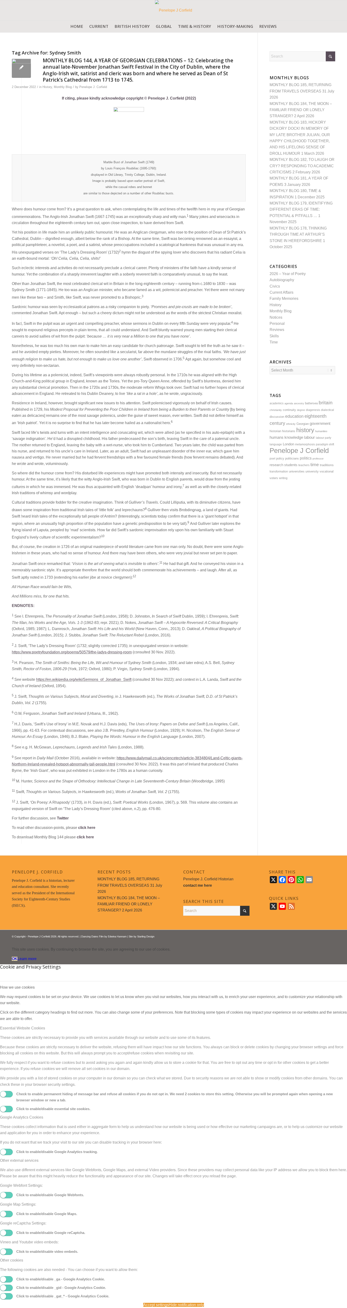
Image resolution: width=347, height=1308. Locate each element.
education (294, 416)
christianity (276, 410)
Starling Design (145, 936)
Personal (277, 324)
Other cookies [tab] (11, 1260)
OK (14, 959)
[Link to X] (317, 935)
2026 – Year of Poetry (288, 274)
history (305, 430)
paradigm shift (325, 444)
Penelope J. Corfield (93, 87)
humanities (321, 431)
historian (275, 431)
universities (297, 471)
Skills (274, 336)
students (290, 465)
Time (274, 342)
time (314, 464)
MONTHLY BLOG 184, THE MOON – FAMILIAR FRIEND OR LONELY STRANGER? (301, 110)
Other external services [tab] (19, 1160)
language (276, 444)
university (312, 471)
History (47, 87)
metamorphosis (305, 444)
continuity (289, 410)
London (288, 444)
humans (277, 437)
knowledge (293, 437)
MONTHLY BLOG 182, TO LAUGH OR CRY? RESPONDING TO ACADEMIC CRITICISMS (302, 166)
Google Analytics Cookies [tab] (21, 1117)
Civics (275, 286)
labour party (323, 437)
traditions (327, 465)
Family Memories (284, 299)
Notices (276, 317)
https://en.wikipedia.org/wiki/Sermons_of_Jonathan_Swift (83, 680)
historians (288, 431)
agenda (288, 403)
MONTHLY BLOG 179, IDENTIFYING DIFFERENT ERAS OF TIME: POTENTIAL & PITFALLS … (301, 209)
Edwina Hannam (117, 936)
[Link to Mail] (331, 935)
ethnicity (291, 423)
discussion (277, 416)
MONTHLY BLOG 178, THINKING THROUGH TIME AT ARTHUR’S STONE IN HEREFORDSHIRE (298, 234)
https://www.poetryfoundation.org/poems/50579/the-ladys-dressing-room (72, 652)
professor (318, 458)
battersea (311, 403)
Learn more (27, 959)
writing (283, 478)
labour (309, 437)
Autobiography (282, 280)
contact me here (197, 885)
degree (301, 410)
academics (277, 403)
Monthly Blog (63, 87)
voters (274, 478)
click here (86, 828)
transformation (279, 471)
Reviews (277, 330)
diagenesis (313, 409)
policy (280, 458)
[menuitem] (76, 26)
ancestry (299, 403)
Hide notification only (186, 1305)
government (320, 423)
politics (306, 458)
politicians (292, 458)
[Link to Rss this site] (324, 935)
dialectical (327, 409)
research (276, 465)
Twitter (63, 818)
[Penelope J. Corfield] (173, 10)
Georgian (302, 424)
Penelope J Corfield (299, 450)
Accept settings (156, 1305)
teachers (303, 465)
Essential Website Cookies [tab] (22, 1028)
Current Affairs (281, 292)
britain (326, 402)
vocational (327, 471)
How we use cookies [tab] (17, 987)
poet (272, 458)
